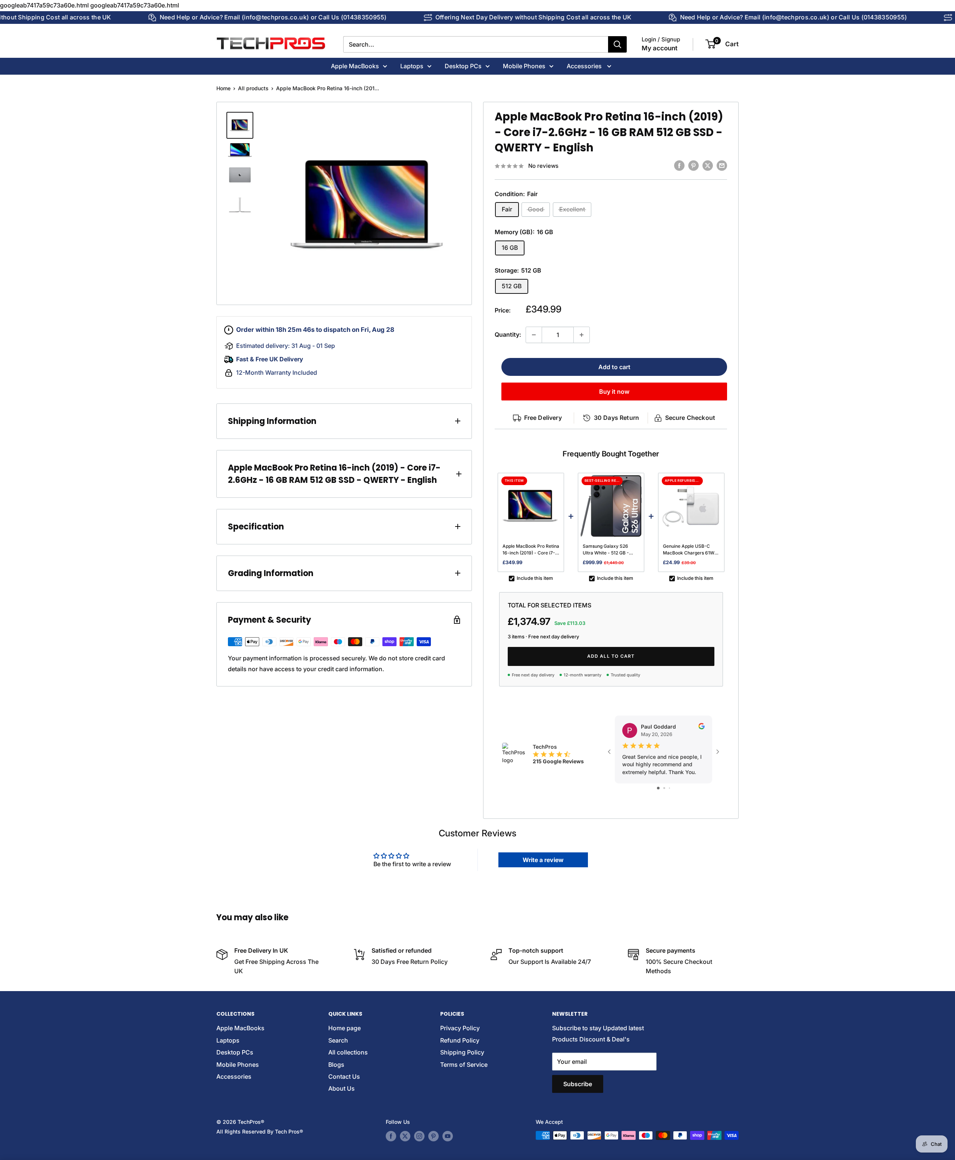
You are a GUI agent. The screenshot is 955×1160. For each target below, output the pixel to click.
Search (338, 1040)
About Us (341, 1088)
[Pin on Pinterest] (693, 165)
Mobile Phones (524, 65)
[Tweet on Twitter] (707, 165)
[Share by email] (722, 165)
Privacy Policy (460, 1028)
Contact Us (344, 1076)
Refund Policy (459, 1040)
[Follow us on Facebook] (391, 1136)
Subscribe (577, 1084)
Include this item (535, 578)
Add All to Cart (611, 656)
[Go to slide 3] (669, 788)
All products (253, 88)
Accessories (585, 65)
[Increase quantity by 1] (581, 335)
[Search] (617, 44)
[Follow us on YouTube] (447, 1136)
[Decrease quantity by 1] (534, 335)
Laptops (411, 65)
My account (659, 48)
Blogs (336, 1064)
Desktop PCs (463, 65)
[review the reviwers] (701, 727)
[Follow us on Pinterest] (433, 1136)
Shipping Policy (462, 1052)
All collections (348, 1052)
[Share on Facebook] (679, 165)
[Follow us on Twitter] (405, 1136)
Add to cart (614, 367)
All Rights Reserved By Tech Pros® (259, 1131)
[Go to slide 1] (658, 788)
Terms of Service (464, 1064)
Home (223, 88)
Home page (344, 1028)
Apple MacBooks (355, 65)
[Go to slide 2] (664, 788)
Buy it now (614, 391)
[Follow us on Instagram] (419, 1136)
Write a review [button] (543, 860)
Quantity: (508, 334)
